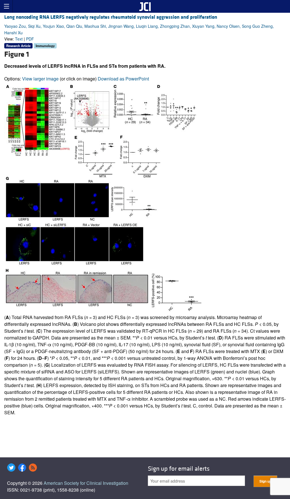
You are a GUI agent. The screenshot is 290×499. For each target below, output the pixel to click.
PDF (30, 39)
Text (19, 39)
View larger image (40, 78)
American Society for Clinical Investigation (86, 483)
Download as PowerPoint (123, 78)
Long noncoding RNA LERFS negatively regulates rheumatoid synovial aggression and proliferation (110, 17)
